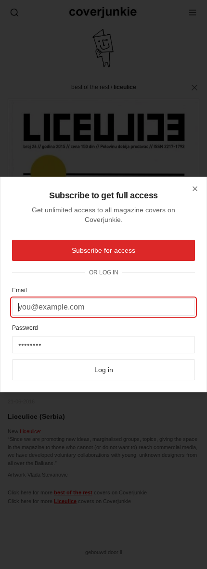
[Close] (195, 189)
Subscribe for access (103, 250)
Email (19, 290)
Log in (103, 370)
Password (25, 327)
